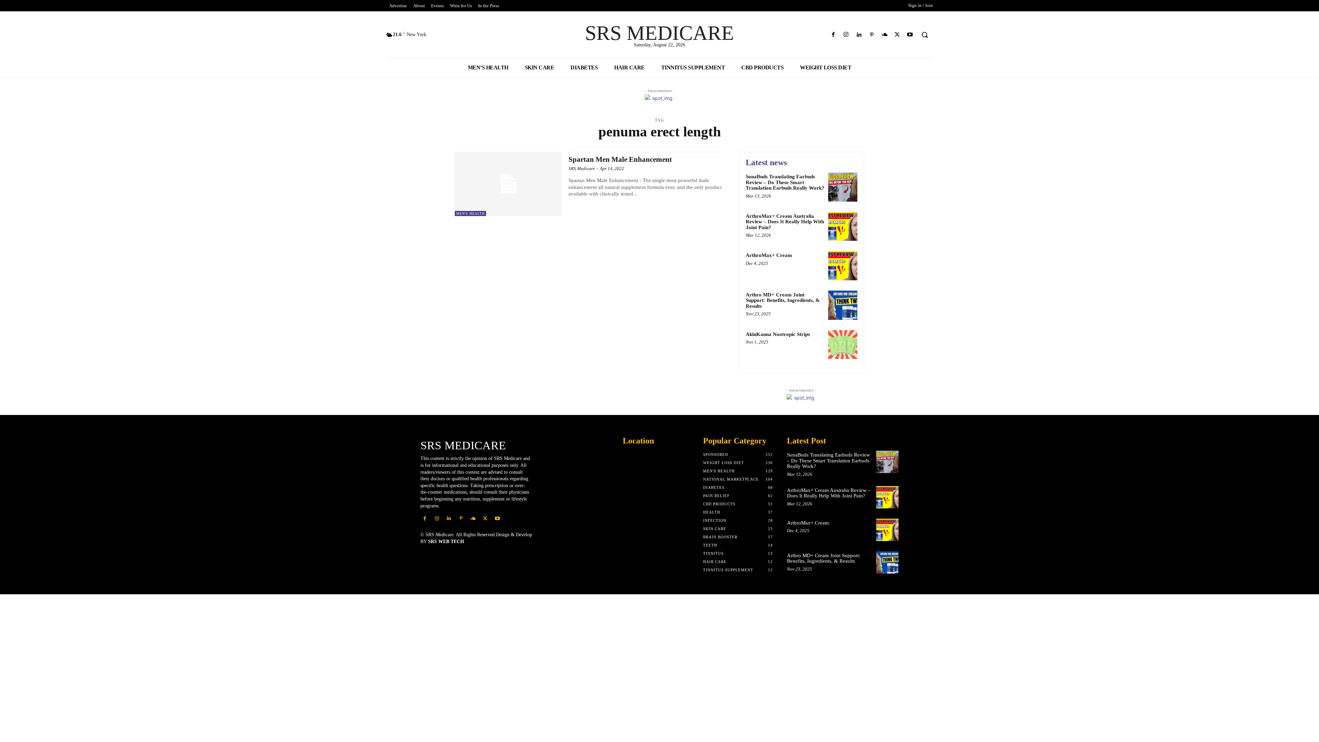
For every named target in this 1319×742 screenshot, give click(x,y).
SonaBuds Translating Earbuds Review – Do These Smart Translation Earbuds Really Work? (785, 182)
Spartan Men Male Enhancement (620, 159)
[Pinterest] (871, 35)
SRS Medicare (581, 168)
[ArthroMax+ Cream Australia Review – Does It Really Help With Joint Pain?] (842, 226)
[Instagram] (846, 35)
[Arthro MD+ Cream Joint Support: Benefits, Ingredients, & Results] (842, 305)
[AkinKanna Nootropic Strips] (842, 344)
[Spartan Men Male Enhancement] (508, 184)
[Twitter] (897, 35)
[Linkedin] (859, 35)
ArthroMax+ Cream (769, 255)
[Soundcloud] (884, 35)
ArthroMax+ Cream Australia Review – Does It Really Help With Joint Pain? (785, 221)
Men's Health (470, 213)
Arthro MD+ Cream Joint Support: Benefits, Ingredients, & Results (783, 300)
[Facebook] (833, 35)
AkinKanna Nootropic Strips (778, 334)
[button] (924, 34)
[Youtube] (910, 35)
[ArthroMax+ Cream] (842, 265)
